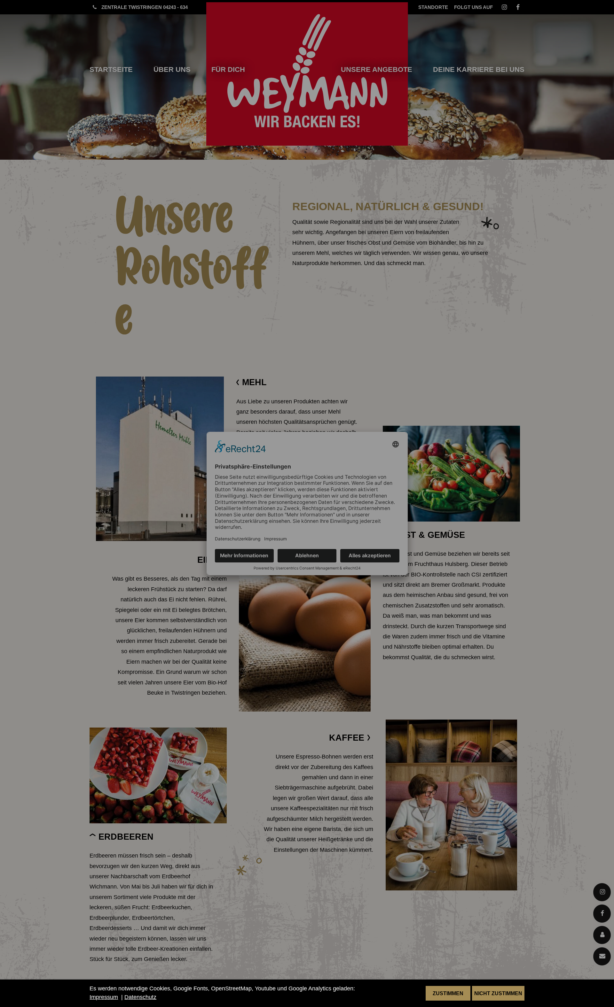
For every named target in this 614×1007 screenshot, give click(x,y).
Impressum (104, 997)
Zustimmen (448, 993)
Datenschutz (140, 997)
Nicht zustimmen (498, 993)
